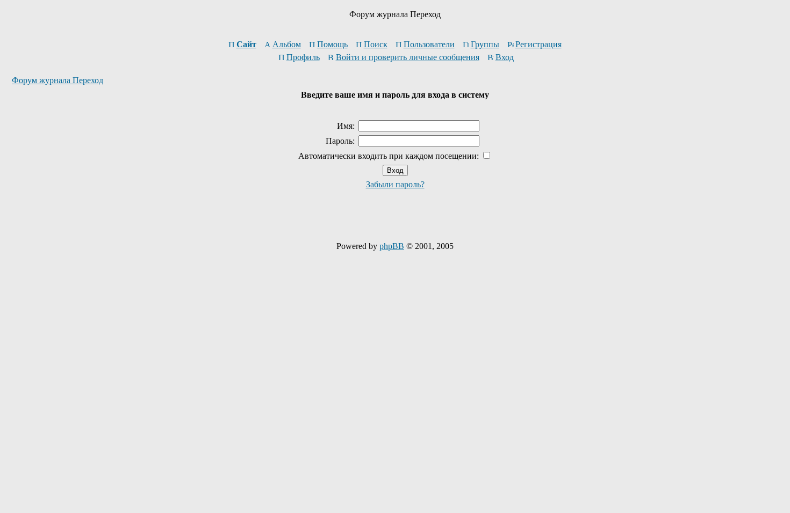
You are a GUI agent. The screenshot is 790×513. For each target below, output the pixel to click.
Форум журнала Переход (57, 80)
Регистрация (538, 44)
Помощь (332, 44)
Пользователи (429, 44)
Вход (504, 57)
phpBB (391, 246)
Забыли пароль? (395, 184)
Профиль (303, 57)
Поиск (375, 44)
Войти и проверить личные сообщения (407, 57)
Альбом (286, 44)
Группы (485, 44)
